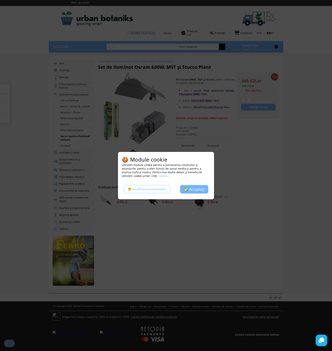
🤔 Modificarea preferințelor (147, 189)
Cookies (163, 176)
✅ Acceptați (194, 189)
